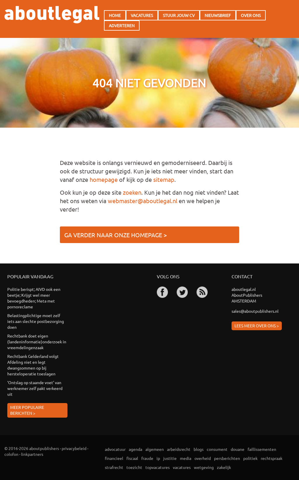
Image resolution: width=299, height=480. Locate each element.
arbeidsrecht (178, 449)
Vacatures (142, 15)
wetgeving (204, 467)
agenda (135, 449)
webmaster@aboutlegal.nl (142, 200)
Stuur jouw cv (179, 15)
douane (237, 449)
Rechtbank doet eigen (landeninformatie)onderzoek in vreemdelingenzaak (36, 341)
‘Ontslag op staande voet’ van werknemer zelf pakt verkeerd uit (34, 388)
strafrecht (114, 467)
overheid (202, 458)
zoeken (132, 192)
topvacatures (157, 467)
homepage (104, 179)
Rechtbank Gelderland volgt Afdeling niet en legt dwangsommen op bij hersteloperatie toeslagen (33, 365)
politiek (250, 458)
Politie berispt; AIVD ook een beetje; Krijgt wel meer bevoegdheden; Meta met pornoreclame (33, 297)
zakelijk (224, 467)
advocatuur (115, 449)
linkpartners (32, 454)
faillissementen (262, 449)
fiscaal (132, 458)
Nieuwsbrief (218, 15)
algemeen (154, 449)
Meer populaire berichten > (27, 410)
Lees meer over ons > (256, 325)
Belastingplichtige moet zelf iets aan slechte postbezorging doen (35, 321)
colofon (11, 454)
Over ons (251, 15)
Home (115, 15)
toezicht (134, 467)
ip (158, 458)
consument (217, 449)
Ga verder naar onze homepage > (115, 234)
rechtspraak (271, 458)
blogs (199, 449)
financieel (114, 458)
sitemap (163, 179)
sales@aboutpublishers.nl (255, 311)
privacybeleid (74, 448)
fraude (147, 458)
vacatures (182, 467)
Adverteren (122, 25)
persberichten (227, 458)
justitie (170, 458)
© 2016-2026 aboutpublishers (31, 448)
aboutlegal (51, 14)
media (185, 458)
